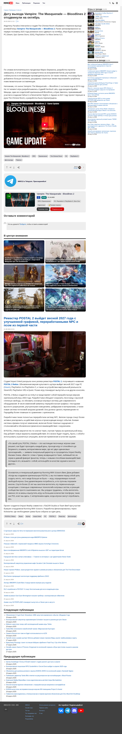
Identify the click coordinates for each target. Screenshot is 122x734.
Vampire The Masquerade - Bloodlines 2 (17, 156)
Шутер (28, 516)
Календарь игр (29, 716)
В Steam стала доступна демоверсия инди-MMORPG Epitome (25, 537)
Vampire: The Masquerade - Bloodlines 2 (55, 194)
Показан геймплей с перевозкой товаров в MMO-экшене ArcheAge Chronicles (31, 544)
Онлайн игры (29, 708)
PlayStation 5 (74, 156)
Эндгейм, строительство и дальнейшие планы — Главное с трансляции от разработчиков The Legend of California (23, 307)
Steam (7, 387)
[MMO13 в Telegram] (68, 711)
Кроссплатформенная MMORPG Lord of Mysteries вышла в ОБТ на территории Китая (34, 550)
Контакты (42, 710)
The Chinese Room (56, 156)
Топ (44, 3)
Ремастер (62, 516)
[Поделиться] (18, 167)
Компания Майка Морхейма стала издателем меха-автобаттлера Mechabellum (34, 680)
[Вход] (116, 3)
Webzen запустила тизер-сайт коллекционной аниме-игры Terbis (29, 624)
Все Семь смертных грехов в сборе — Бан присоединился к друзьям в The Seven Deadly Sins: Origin (102, 126)
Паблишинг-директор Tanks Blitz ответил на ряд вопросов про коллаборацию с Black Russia (38, 675)
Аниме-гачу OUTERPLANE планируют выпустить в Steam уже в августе (29, 602)
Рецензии (36, 3)
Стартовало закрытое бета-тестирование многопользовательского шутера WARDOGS (34, 531)
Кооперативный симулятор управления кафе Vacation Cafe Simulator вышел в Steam (34, 563)
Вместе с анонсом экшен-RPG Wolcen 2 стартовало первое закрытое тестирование (101, 88)
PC (66, 156)
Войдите (23, 224)
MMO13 (27, 705)
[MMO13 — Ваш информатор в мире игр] (8, 3)
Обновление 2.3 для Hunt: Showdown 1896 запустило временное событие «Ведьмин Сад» (38, 615)
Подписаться (57, 209)
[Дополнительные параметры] (83, 167)
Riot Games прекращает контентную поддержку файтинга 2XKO (26, 576)
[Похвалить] (7, 167)
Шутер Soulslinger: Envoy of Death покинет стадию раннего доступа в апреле (33, 662)
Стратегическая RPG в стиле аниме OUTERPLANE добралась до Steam (99, 99)
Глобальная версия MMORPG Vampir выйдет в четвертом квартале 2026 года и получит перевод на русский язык (102, 72)
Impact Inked (37, 516)
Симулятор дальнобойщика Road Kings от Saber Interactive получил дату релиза (103, 83)
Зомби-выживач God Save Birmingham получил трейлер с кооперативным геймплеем (34, 596)
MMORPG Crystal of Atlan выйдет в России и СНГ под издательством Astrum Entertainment (64, 284)
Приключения (43, 156)
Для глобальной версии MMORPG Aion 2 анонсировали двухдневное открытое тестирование (100, 65)
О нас (41, 713)
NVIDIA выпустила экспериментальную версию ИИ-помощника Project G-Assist (34, 689)
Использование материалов (47, 705)
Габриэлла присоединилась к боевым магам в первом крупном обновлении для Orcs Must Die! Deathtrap (43, 694)
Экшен (21, 516)
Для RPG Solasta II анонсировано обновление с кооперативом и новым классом (103, 104)
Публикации (26, 3)
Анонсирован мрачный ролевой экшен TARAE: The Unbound (102, 120)
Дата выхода (9, 160)
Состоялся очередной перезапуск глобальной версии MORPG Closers (102, 78)
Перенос (19, 160)
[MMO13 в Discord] (74, 711)
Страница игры (43, 209)
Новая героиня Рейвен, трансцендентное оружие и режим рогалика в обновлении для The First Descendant (42, 570)
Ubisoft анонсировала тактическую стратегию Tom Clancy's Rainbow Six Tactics (102, 131)
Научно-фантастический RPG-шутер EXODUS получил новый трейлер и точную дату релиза (102, 114)
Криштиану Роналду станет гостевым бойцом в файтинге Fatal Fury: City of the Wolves (36, 642)
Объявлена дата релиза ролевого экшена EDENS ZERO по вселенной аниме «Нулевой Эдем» (39, 671)
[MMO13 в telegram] (28, 186)
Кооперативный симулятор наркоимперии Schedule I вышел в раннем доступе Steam (36, 619)
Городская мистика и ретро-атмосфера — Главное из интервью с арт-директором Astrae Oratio (65, 260)
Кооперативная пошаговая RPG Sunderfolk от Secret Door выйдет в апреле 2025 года (36, 666)
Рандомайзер (29, 719)
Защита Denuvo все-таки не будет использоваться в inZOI (26, 633)
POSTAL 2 (57, 381)
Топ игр (27, 710)
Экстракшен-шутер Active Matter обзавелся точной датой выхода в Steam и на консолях (101, 109)
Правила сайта (43, 708)
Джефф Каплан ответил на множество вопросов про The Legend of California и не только (23, 284)
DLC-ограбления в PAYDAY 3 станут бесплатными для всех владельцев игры (31, 589)
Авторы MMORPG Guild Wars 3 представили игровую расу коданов (27, 583)
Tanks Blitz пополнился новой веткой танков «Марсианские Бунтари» (30, 629)
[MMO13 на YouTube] (81, 711)
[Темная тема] (113, 3)
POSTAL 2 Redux (11, 384)
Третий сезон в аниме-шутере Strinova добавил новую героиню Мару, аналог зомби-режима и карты (41, 638)
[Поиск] (110, 3)
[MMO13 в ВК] (61, 711)
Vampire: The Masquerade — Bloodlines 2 (36, 28)
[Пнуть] (14, 167)
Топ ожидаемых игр (31, 713)
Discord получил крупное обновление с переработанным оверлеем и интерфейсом (35, 685)
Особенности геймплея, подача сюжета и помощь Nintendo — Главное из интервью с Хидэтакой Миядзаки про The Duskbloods (24, 259)
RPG (34, 156)
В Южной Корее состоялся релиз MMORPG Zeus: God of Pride (101, 94)
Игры (17, 3)
